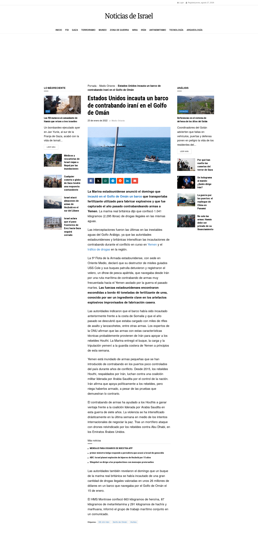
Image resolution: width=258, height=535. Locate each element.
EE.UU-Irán (104, 522)
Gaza (75, 29)
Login (181, 2)
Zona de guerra (119, 29)
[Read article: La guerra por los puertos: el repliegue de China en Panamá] (186, 199)
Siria (135, 29)
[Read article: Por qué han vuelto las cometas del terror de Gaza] (186, 164)
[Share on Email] (135, 181)
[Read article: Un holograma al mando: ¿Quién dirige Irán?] (186, 182)
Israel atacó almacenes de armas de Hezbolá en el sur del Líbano (71, 204)
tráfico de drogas (99, 249)
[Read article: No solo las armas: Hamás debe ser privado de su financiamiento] (186, 221)
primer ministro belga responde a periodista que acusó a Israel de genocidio (127, 453)
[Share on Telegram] (113, 181)
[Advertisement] (129, 59)
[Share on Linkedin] (127, 181)
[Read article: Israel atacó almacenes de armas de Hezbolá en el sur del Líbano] (53, 202)
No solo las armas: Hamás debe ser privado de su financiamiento (205, 223)
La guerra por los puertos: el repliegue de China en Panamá (205, 202)
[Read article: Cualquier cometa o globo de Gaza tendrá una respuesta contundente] (53, 181)
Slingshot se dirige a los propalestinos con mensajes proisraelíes (122, 462)
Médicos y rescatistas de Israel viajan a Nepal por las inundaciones (72, 162)
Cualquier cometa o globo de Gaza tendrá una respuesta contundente (72, 183)
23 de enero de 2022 (98, 120)
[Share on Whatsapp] (105, 181)
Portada (92, 85)
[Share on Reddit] (120, 181)
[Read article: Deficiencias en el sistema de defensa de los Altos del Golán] (195, 105)
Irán (143, 29)
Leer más (52, 147)
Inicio (59, 29)
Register (191, 2)
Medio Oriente (107, 85)
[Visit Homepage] (129, 16)
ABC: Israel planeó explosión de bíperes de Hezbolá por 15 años (120, 457)
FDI (67, 29)
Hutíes (133, 522)
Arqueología (194, 29)
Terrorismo (88, 29)
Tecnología (176, 29)
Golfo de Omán (120, 522)
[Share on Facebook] (91, 181)
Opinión (184, 111)
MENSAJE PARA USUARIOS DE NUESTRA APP (111, 448)
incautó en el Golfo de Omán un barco (115, 196)
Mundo (103, 29)
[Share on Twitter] (98, 181)
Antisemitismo (157, 29)
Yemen (152, 244)
